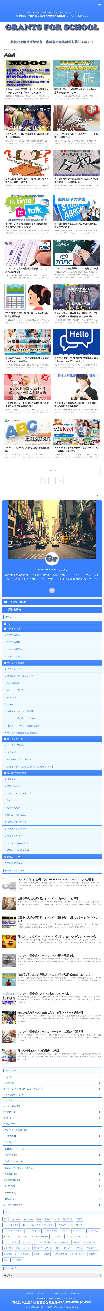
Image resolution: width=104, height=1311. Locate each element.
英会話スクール (14, 856)
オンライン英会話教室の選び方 (22, 732)
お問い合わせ (43, 1293)
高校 (5, 1260)
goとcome (28, 1219)
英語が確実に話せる (17, 821)
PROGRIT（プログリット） (20, 759)
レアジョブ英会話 (15, 690)
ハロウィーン (78, 1231)
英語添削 (92, 1254)
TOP (9, 624)
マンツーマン (58, 1236)
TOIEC (79, 1219)
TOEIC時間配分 (14, 649)
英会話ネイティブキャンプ (20, 676)
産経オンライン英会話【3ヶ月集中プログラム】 (30, 766)
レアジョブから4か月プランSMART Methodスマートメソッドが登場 (56, 879)
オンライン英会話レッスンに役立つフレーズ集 (43, 993)
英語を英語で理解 (60, 1254)
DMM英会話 (13, 683)
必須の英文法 (13, 807)
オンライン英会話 (15, 662)
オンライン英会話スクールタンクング (37, 1225)
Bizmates (11, 697)
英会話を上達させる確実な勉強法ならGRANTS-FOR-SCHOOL (52, 1298)
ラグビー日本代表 (11, 1242)
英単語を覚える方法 (17, 814)
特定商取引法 (30, 1293)
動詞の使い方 (89, 1242)
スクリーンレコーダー (13, 1231)
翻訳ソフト (68, 1248)
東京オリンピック (22, 1248)
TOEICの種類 (13, 642)
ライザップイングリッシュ (78, 1236)
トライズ (11, 752)
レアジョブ (26, 1242)
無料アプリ (12, 800)
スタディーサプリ (33, 1231)
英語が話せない (14, 786)
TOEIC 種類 (67, 1219)
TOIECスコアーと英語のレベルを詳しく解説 (76, 268)
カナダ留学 (61, 1225)
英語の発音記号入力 (17, 829)
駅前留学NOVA (14, 862)
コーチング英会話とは (18, 745)
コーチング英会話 (15, 739)
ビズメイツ (8, 1236)
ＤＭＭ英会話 (17, 1260)
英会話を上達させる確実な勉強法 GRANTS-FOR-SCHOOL (52, 16)
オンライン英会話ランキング (21, 718)
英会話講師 (25, 1254)
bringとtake (15, 1219)
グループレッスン (77, 1225)
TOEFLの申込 (13, 656)
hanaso (10, 704)
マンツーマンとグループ (19, 793)
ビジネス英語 (93, 1231)
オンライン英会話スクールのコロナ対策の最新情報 (46, 955)
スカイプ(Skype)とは (17, 843)
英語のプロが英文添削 (18, 850)
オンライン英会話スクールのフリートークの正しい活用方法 (50, 1031)
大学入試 (7, 1248)
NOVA (47, 1219)
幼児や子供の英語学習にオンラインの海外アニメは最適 (48, 898)
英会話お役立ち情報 (17, 772)
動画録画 (76, 1242)
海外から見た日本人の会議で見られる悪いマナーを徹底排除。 (52, 1012)
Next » (53, 470)
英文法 (46, 1254)
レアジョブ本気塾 (43, 1242)
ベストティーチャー (17, 669)
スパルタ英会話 (51, 1231)
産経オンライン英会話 (43, 1248)
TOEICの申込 (13, 635)
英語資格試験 (13, 629)
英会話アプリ (92, 1248)
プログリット (22, 1236)
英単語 (36, 1254)
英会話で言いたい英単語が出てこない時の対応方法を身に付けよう (54, 974)
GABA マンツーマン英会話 (20, 711)
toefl (57, 1219)
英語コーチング (78, 1254)
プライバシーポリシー (59, 1293)
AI (5, 1219)
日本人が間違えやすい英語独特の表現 (38, 1050)
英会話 (80, 1248)
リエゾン (11, 779)
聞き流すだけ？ (14, 836)
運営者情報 (75, 1293)
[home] (52, 590)
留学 (58, 1248)
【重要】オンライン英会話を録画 (23, 725)
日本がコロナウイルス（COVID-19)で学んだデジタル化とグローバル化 (57, 936)
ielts (39, 1219)
